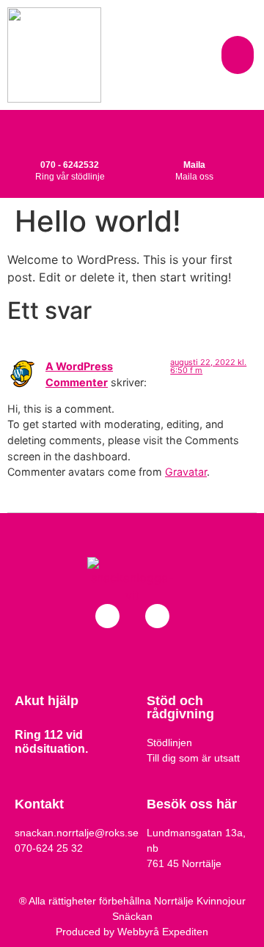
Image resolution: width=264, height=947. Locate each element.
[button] (237, 55)
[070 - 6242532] (70, 136)
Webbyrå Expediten (162, 931)
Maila (194, 165)
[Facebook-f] (107, 616)
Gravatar (186, 471)
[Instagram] (157, 616)
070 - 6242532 (69, 165)
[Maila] (194, 136)
